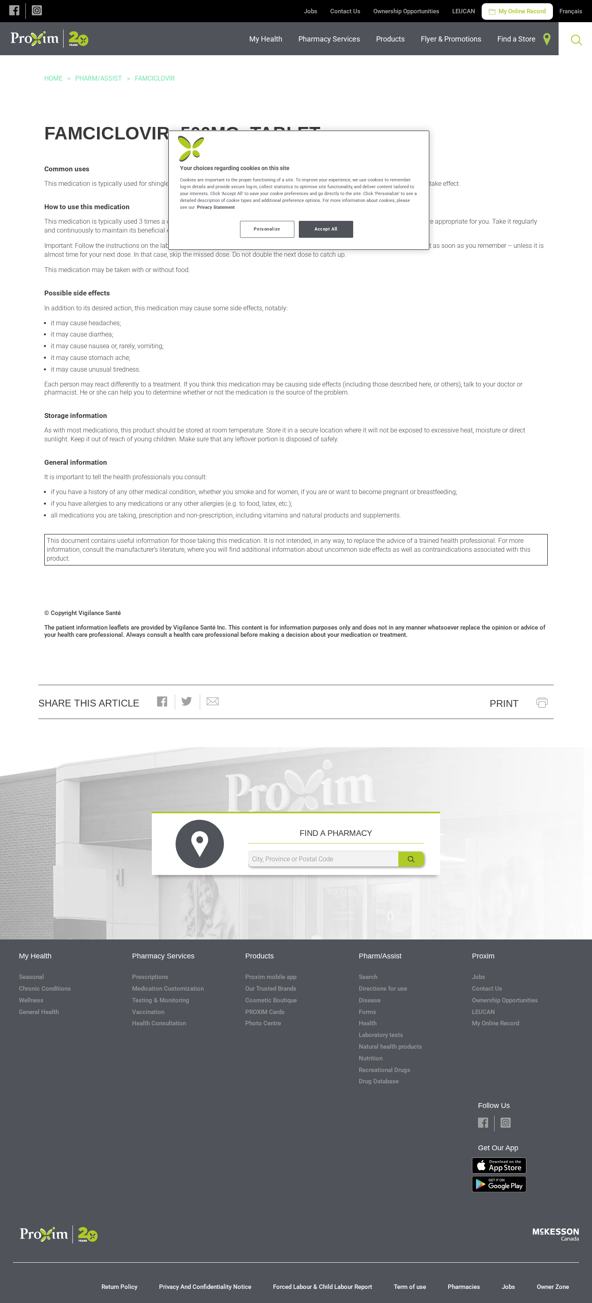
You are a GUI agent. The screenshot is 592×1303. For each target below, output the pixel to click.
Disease (370, 1000)
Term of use (410, 1287)
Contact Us (345, 11)
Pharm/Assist (98, 78)
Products (259, 956)
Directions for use (383, 988)
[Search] (411, 859)
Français (570, 11)
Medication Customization (168, 988)
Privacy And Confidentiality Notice (205, 1287)
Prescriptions (150, 977)
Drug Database (379, 1081)
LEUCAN (463, 11)
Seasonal (31, 977)
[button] (14, 11)
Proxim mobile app (270, 977)
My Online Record (521, 11)
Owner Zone (553, 1287)
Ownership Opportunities (406, 11)
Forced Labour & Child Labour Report (322, 1287)
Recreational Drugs (384, 1070)
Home (53, 78)
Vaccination (148, 1012)
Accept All (326, 229)
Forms (367, 1012)
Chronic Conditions (45, 988)
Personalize (267, 229)
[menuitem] (267, 39)
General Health (39, 1012)
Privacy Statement (216, 207)
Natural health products (390, 1046)
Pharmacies (464, 1287)
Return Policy (119, 1287)
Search (368, 977)
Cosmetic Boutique (271, 1000)
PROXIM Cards (265, 1012)
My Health (35, 956)
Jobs (310, 11)
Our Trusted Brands (270, 988)
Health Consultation (159, 1023)
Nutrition (371, 1058)
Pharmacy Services (163, 956)
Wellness (31, 1000)
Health (368, 1023)
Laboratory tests (381, 1035)
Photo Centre (263, 1023)
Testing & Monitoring (160, 1000)
